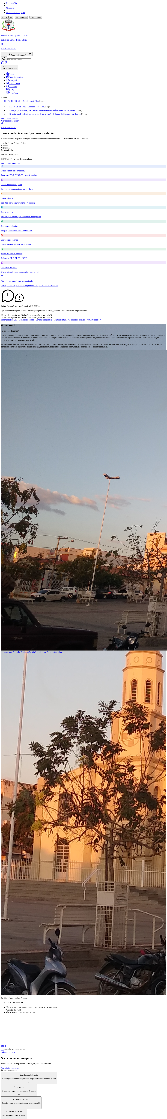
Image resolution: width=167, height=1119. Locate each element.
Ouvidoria (13, 87)
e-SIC (11, 90)
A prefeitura (13, 652)
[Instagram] (2, 63)
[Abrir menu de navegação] (3, 54)
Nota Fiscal (13, 93)
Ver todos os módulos (10, 163)
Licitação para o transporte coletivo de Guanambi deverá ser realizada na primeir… (43, 110)
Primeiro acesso (93, 320)
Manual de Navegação (15, 12)
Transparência (14, 80)
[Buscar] (4, 58)
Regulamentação (61, 320)
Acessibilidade (11, 69)
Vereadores (58, 652)
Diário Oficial (14, 83)
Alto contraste (21, 17)
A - (3, 17)
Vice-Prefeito (30, 652)
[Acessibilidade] (29, 54)
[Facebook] (5, 63)
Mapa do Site (11, 3)
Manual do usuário (77, 320)
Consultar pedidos (26, 320)
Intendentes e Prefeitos (44, 652)
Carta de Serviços (16, 77)
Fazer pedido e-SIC (9, 320)
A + (11, 17)
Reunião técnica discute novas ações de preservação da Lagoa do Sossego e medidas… (45, 114)
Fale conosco (9, 1052)
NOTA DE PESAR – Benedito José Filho (21, 101)
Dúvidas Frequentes (44, 320)
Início (11, 74)
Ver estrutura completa (10, 1068)
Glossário (10, 8)
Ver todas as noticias (9, 118)
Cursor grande (36, 17)
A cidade (4, 652)
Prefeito (21, 652)
